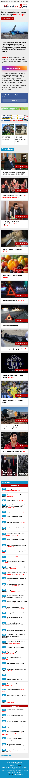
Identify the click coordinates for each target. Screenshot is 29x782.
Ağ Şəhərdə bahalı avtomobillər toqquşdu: (13, 607)
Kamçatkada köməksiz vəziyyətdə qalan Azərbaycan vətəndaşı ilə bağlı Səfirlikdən (13, 506)
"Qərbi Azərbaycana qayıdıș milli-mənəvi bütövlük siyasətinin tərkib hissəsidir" (13, 636)
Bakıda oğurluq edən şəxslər (12, 618)
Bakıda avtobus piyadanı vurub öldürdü (13, 528)
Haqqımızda (13, 1)
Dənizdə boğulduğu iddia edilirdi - (14, 534)
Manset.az (5, 57)
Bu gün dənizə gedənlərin (11, 658)
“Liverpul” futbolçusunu (13, 522)
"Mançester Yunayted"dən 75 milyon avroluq (14, 701)
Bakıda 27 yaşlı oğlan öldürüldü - (13, 517)
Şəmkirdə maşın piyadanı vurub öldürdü (13, 664)
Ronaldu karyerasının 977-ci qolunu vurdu (14, 721)
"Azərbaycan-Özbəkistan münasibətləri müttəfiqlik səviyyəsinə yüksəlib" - (12, 624)
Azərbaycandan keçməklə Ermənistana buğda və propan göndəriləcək (14, 744)
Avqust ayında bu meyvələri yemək (14, 696)
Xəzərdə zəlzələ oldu (10, 675)
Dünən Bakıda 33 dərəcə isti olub (13, 630)
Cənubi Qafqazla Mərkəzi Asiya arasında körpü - (13, 733)
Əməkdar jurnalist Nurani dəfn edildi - (14, 602)
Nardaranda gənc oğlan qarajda (14, 710)
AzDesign (11, 774)
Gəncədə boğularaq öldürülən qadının (12, 716)
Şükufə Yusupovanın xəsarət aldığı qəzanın (14, 545)
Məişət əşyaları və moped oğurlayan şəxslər (14, 495)
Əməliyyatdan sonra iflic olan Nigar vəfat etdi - (14, 669)
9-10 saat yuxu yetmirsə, (13, 690)
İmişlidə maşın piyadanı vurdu (12, 727)
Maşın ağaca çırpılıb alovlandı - (13, 652)
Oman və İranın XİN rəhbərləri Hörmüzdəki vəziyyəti (12, 739)
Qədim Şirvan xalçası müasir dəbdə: (14, 573)
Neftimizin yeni (11, 556)
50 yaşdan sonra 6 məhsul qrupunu (14, 684)
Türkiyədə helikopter (14, 512)
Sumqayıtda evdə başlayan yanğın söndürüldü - (14, 567)
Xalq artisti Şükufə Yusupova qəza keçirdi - (14, 579)
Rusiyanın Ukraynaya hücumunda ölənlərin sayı (13, 750)
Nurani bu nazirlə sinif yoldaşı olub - (14, 551)
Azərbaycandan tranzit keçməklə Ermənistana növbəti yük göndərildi (13, 596)
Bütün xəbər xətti (6, 756)
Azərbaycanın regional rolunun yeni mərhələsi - (14, 590)
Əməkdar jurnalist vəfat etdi (12, 679)
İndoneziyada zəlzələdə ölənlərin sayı (13, 561)
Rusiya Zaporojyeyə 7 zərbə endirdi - (14, 540)
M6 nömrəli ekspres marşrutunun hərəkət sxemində (13, 584)
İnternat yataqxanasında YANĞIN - (14, 489)
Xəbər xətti (8, 1)
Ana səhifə (3, 1)
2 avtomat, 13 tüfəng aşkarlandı (13, 647)
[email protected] (18, 765)
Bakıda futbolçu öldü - (12, 500)
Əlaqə (17, 1)
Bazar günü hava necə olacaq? (13, 613)
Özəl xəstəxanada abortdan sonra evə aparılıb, (13, 642)
